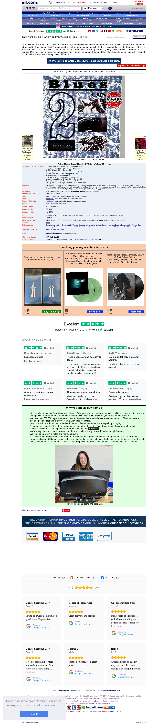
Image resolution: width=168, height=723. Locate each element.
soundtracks (59, 21)
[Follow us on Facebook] (93, 32)
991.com (75, 703)
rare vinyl (53, 18)
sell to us (30, 23)
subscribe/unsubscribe (101, 703)
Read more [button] (116, 626)
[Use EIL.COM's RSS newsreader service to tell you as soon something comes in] (109, 707)
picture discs (102, 21)
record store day (132, 15)
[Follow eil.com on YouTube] (79, 708)
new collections (107, 23)
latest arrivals (56, 15)
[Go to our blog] (134, 31)
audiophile (44, 21)
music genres (114, 698)
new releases (32, 15)
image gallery (89, 698)
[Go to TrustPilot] (55, 32)
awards (89, 21)
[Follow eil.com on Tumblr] (74, 708)
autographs (118, 21)
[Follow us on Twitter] (97, 32)
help (105, 2)
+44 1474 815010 (56, 239)
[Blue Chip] (84, 526)
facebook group (127, 23)
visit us (58, 23)
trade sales (70, 23)
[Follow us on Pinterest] (89, 32)
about (115, 2)
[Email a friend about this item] (36, 511)
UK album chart (83, 15)
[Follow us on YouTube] (109, 32)
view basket (60, 2)
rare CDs (41, 18)
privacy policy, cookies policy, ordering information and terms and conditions (92, 711)
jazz (70, 21)
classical (78, 21)
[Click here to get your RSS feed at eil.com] (119, 31)
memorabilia (133, 21)
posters (139, 18)
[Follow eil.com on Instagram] (69, 708)
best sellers (107, 15)
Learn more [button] (50, 705)
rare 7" (75, 18)
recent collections (102, 701)
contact (96, 2)
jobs (140, 23)
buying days (44, 23)
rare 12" (86, 18)
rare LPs (65, 18)
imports (31, 21)
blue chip (29, 18)
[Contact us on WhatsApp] (113, 32)
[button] (129, 536)
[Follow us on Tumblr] (105, 32)
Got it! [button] (34, 714)
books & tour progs (123, 18)
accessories (66, 698)
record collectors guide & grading (82, 701)
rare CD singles (101, 18)
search (75, 698)
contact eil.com (86, 703)
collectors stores (87, 23)
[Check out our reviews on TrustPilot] (93, 428)
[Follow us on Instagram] (101, 32)
